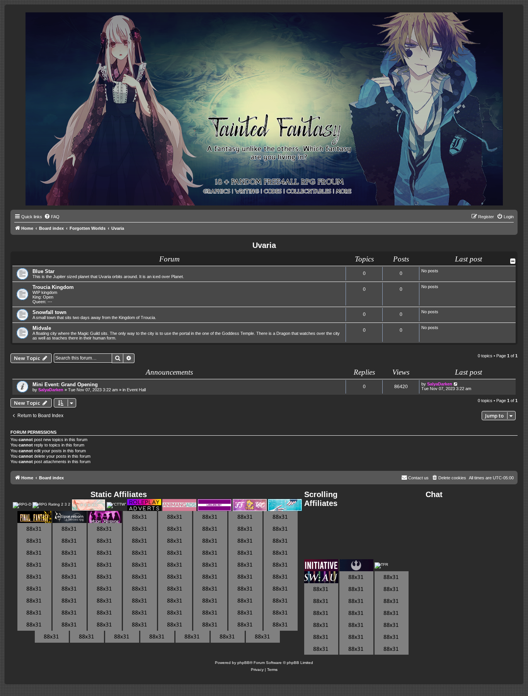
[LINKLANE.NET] (215, 505)
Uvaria (264, 245)
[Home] (264, 109)
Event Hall (136, 389)
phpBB (243, 662)
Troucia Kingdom (53, 287)
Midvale (41, 328)
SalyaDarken (50, 389)
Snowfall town (49, 312)
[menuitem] (52, 216)
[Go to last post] (455, 384)
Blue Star (43, 271)
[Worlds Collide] (250, 505)
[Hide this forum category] (513, 261)
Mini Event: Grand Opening (65, 384)
